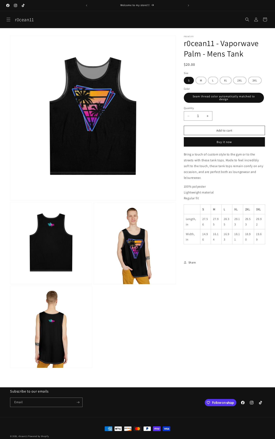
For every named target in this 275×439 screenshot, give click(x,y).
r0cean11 (23, 436)
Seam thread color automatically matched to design (224, 98)
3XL (254, 80)
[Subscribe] (77, 402)
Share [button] (192, 262)
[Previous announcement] (86, 5)
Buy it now (224, 142)
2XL (239, 80)
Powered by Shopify (38, 436)
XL (225, 80)
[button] (8, 19)
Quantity (189, 108)
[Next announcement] (188, 5)
